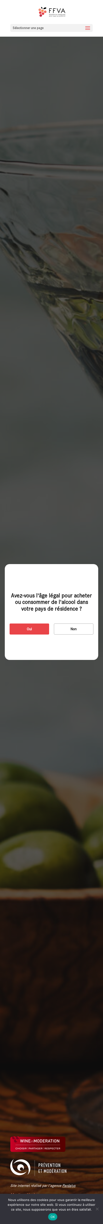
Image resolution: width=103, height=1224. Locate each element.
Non (73, 629)
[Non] (97, 1209)
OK (53, 1217)
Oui (29, 629)
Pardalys (68, 1186)
